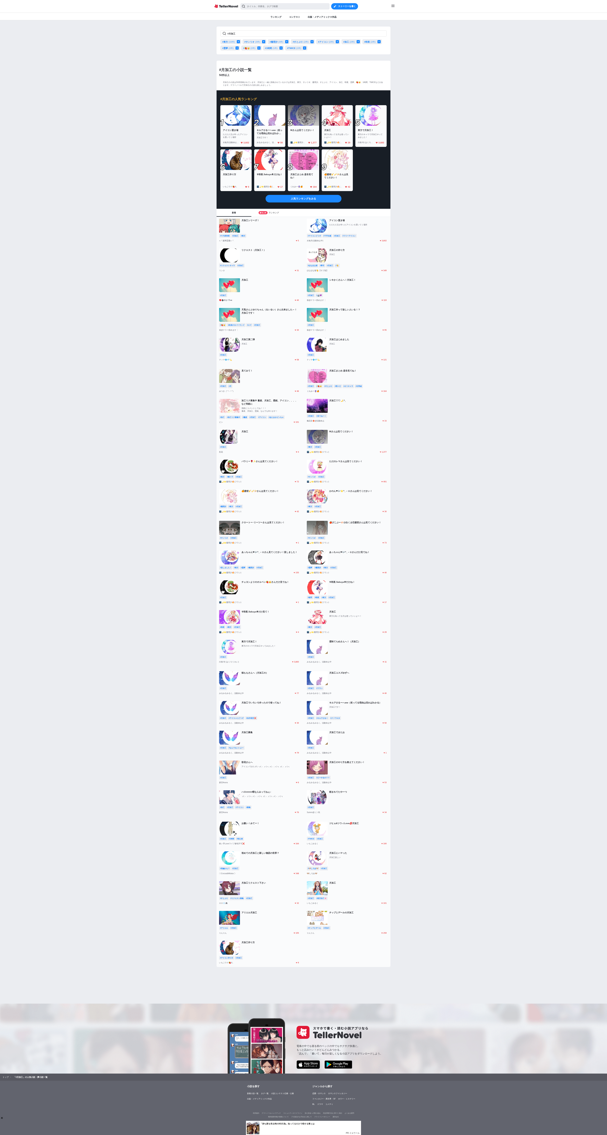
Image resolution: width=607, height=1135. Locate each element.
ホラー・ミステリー (346, 1099)
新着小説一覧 (252, 1093)
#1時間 (271, 48)
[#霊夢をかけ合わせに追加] (238, 48)
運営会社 (336, 1117)
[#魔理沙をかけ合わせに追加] (287, 41)
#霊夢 (228, 48)
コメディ (329, 1104)
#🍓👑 (249, 48)
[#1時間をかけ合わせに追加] (281, 48)
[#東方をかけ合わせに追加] (239, 41)
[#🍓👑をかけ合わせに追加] (259, 48)
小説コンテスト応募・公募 (282, 1093)
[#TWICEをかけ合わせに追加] (305, 48)
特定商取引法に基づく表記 (332, 1113)
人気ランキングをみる (303, 198)
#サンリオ (252, 42)
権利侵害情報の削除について (278, 1117)
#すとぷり (301, 42)
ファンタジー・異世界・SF (324, 1099)
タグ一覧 (265, 1093)
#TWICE (294, 48)
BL (313, 1104)
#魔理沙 (276, 42)
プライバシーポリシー (322, 1117)
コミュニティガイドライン (292, 1113)
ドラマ (320, 1104)
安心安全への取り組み (313, 1113)
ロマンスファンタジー (337, 1093)
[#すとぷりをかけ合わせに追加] (312, 41)
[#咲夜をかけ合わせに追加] (379, 41)
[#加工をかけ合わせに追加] (359, 41)
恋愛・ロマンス (319, 1093)
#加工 (349, 42)
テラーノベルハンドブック (271, 1113)
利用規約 (256, 1113)
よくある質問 (349, 1113)
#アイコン (326, 42)
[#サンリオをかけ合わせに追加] (264, 41)
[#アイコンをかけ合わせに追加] (338, 41)
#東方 (228, 42)
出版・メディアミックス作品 (259, 1099)
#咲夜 (370, 42)
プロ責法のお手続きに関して (301, 1117)
